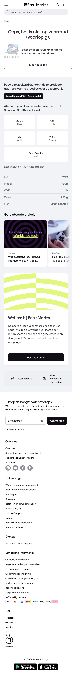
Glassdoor (10, 622)
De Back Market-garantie (18, 569)
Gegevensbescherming (18, 573)
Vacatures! (10, 462)
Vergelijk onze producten (18, 522)
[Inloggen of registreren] (57, 4)
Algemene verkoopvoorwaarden (22, 564)
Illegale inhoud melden (17, 592)
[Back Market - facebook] (22, 468)
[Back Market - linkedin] (15, 468)
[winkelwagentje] (64, 4)
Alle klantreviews (14, 527)
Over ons (10, 448)
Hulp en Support (14, 513)
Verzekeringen (13, 508)
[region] (36, 244)
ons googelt (15, 342)
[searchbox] (39, 12)
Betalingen (11, 494)
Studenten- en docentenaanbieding (24, 453)
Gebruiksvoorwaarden (17, 559)
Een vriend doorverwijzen (18, 543)
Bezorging (10, 499)
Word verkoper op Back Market (21, 484)
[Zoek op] (7, 12)
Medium (9, 627)
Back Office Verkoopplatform (20, 489)
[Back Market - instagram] (8, 468)
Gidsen (9, 517)
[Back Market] (36, 4)
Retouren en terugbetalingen (20, 503)
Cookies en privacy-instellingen (21, 578)
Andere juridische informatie (20, 583)
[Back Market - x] (30, 468)
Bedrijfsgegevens (14, 587)
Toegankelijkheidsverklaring (20, 457)
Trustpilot (10, 617)
